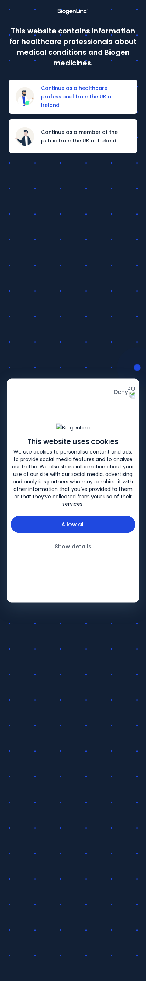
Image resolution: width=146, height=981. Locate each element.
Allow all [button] (73, 524)
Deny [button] (121, 392)
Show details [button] (73, 546)
